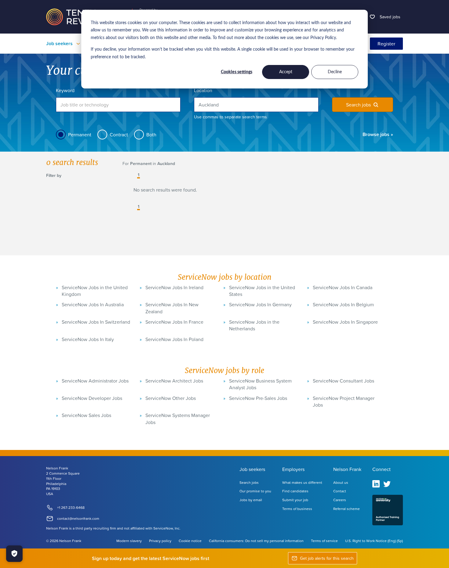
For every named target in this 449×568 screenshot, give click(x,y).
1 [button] (138, 175)
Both (151, 134)
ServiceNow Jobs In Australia (93, 304)
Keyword (65, 90)
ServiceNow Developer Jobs (92, 398)
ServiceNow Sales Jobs (86, 415)
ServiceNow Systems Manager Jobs (177, 418)
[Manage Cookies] (14, 553)
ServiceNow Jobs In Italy (88, 339)
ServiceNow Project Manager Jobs (343, 401)
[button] (134, 175)
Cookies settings (236, 72)
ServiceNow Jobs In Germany (260, 304)
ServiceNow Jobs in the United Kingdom (95, 290)
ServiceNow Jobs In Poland (174, 339)
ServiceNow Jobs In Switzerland (96, 321)
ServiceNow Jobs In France (174, 321)
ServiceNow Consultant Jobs (343, 380)
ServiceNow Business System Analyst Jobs (260, 384)
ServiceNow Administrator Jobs (95, 380)
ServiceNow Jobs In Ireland (174, 287)
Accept (285, 72)
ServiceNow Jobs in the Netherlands (254, 325)
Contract (119, 134)
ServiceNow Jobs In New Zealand (172, 308)
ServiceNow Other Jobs (170, 398)
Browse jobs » (378, 134)
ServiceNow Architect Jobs (174, 380)
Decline (335, 72)
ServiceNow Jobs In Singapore (345, 321)
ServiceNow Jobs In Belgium (343, 304)
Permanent (79, 134)
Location (203, 90)
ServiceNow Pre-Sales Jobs (258, 398)
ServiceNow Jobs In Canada (342, 287)
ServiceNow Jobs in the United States (262, 290)
